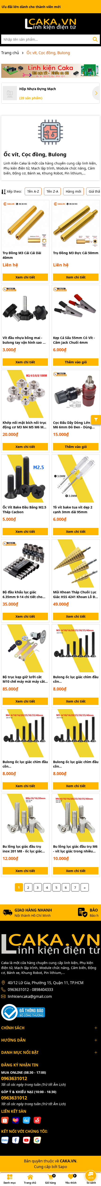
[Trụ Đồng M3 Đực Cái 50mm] (76, 224)
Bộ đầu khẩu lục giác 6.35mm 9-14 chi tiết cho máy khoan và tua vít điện (24, 594)
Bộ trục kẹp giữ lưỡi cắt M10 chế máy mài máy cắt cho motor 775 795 (24, 679)
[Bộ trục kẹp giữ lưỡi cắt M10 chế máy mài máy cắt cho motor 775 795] (25, 648)
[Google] (37, 1140)
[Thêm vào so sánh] (44, 214)
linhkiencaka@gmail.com (30, 996)
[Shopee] (5, 1119)
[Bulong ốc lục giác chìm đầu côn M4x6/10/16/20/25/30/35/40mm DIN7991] (25, 733)
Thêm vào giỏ (76, 362)
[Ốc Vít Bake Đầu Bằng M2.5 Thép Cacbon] (25, 479)
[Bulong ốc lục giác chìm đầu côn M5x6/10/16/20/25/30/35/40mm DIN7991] (76, 733)
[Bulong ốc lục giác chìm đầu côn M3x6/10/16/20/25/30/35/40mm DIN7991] (76, 648)
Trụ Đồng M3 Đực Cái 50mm (75, 253)
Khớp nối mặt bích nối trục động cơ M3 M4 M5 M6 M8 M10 (24, 425)
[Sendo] (37, 1119)
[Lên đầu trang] (91, 1162)
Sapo (62, 1166)
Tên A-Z (33, 191)
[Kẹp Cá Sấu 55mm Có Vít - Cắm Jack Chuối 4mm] (76, 309)
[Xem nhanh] (44, 222)
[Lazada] (15, 1119)
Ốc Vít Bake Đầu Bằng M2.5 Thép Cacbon (24, 509)
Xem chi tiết (25, 277)
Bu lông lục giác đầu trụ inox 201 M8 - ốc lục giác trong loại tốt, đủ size (22, 848)
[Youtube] (26, 1140)
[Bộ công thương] (23, 1011)
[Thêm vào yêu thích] (44, 205)
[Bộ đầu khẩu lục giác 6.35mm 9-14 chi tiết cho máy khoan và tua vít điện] (25, 563)
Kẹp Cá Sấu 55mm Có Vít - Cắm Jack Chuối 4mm (74, 340)
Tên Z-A (52, 191)
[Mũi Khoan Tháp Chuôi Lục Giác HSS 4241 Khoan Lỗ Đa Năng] (76, 563)
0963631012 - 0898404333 (30, 989)
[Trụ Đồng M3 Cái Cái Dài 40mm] (25, 224)
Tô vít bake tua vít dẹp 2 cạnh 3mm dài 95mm (72, 509)
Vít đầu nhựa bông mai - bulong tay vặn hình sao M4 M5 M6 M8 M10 (25, 340)
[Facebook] (15, 1140)
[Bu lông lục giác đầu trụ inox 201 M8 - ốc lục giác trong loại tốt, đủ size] (25, 818)
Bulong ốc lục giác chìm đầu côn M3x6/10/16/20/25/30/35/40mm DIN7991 (75, 679)
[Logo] (50, 24)
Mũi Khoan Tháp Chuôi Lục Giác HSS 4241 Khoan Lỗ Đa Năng (75, 594)
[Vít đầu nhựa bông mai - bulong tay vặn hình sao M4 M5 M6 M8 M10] (25, 309)
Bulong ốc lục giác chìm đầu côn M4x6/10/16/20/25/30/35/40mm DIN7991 (25, 764)
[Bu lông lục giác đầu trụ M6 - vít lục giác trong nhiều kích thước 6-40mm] (76, 818)
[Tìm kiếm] (95, 39)
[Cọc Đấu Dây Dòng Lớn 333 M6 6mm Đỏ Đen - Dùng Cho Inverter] (76, 394)
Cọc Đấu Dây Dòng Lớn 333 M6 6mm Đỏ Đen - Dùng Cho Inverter (75, 425)
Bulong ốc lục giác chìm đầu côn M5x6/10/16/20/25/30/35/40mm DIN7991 (75, 764)
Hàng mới (73, 191)
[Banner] (50, 71)
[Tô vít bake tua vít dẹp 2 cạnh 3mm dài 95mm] (76, 479)
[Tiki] (26, 1119)
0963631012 (14, 1078)
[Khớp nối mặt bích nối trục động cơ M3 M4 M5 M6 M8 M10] (25, 394)
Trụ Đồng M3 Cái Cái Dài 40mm (22, 255)
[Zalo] (5, 1140)
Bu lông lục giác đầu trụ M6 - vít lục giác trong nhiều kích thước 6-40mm (75, 848)
